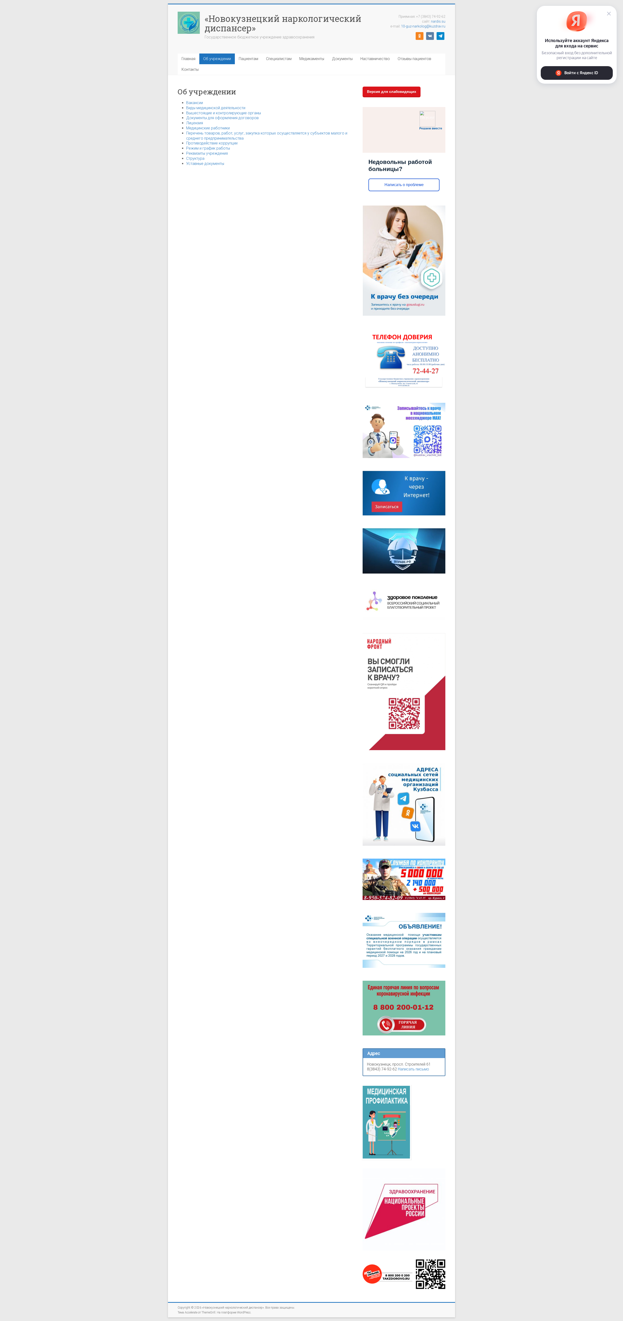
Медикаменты (311, 58)
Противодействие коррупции (212, 143)
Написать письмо (413, 1069)
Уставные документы (205, 163)
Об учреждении (217, 58)
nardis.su (438, 21)
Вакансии (194, 102)
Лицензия (194, 123)
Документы (342, 58)
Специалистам (279, 58)
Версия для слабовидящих (391, 92)
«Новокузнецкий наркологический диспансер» (283, 23)
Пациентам (248, 58)
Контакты (190, 69)
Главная (188, 58)
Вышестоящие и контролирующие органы (223, 113)
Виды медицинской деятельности (215, 108)
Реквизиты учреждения (207, 153)
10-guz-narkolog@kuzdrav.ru (423, 26)
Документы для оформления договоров (222, 118)
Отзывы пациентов (414, 58)
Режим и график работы (208, 148)
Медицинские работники (208, 128)
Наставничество (375, 58)
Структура (195, 158)
